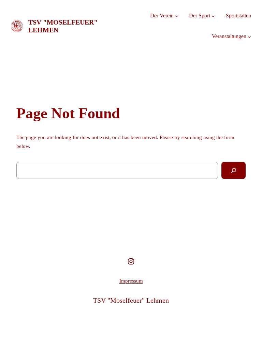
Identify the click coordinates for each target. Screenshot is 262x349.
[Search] (233, 170)
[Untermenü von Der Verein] (176, 16)
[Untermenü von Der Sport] (213, 16)
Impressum (131, 281)
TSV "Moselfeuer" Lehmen (131, 300)
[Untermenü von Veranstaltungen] (249, 36)
